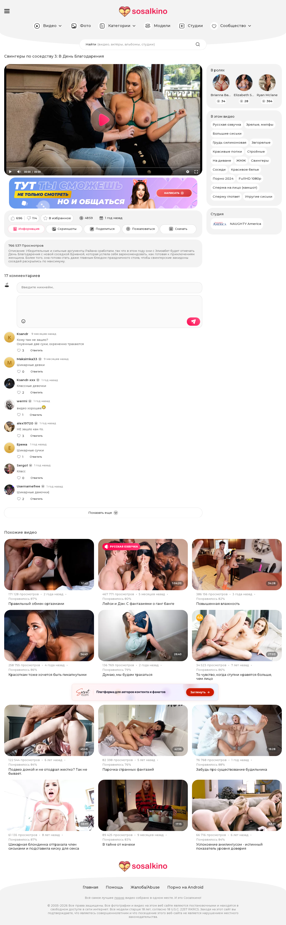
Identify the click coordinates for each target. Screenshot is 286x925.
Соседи (219, 169)
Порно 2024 (223, 178)
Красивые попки (227, 151)
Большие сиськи (227, 133)
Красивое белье (245, 169)
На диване (222, 160)
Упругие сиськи (258, 196)
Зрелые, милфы (259, 124)
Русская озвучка (227, 124)
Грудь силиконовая (229, 142)
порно (119, 898)
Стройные (256, 151)
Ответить (36, 350)
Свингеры (260, 160)
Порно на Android (185, 887)
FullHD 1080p (250, 178)
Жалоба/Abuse (145, 887)
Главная (90, 887)
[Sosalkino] (143, 11)
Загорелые (261, 142)
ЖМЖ (241, 160)
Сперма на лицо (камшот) (235, 187)
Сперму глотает (226, 196)
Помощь (114, 887)
